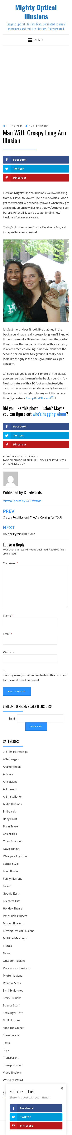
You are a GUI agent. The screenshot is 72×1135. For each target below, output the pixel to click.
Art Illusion (10, 789)
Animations (10, 781)
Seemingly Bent (13, 1012)
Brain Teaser (11, 826)
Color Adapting (12, 841)
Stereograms (11, 1035)
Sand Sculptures (13, 990)
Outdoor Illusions (14, 960)
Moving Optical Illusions (18, 930)
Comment (10, 563)
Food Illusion (11, 871)
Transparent (11, 1057)
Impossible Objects (15, 916)
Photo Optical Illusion (30, 460)
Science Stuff (11, 1005)
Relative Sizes (26, 456)
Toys (6, 1050)
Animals (8, 774)
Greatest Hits (11, 901)
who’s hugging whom (49, 414)
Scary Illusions (12, 998)
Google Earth (11, 893)
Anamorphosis (12, 766)
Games (7, 886)
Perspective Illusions (16, 968)
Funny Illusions (12, 878)
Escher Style (11, 863)
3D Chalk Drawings (15, 751)
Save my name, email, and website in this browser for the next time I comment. (35, 677)
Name (8, 615)
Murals (7, 945)
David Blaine (11, 848)
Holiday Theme (12, 908)
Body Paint (10, 819)
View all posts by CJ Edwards (22, 500)
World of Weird (13, 1080)
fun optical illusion (38, 398)
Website (8, 652)
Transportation (12, 1065)
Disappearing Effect (16, 856)
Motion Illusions (13, 923)
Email (7, 633)
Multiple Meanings (15, 938)
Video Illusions (12, 1072)
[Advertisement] (36, 83)
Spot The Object (13, 1027)
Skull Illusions (11, 1020)
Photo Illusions (12, 975)
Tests (6, 1042)
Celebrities (10, 833)
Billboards (9, 811)
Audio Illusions (12, 804)
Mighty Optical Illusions (36, 11)
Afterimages (11, 759)
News (6, 953)
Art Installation (12, 796)
